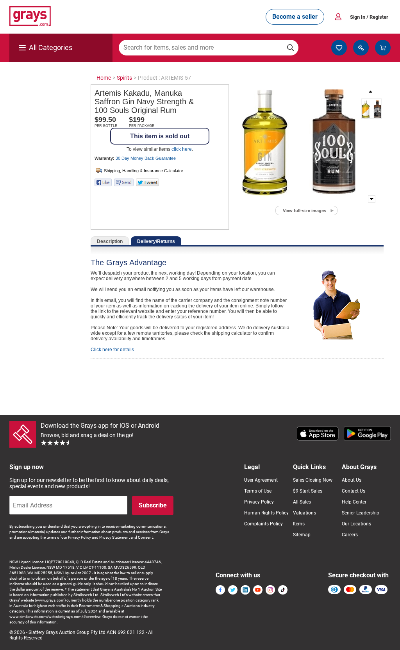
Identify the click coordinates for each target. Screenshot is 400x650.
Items (299, 524)
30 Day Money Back (146, 158)
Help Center (354, 502)
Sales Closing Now (312, 480)
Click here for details (112, 349)
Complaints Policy (263, 524)
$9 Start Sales (307, 491)
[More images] (371, 91)
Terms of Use (257, 491)
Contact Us (353, 491)
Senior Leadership (360, 513)
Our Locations (356, 524)
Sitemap (302, 535)
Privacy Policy (259, 502)
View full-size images (304, 210)
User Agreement (261, 480)
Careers (350, 535)
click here (181, 149)
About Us (351, 480)
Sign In (369, 17)
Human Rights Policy (266, 513)
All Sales (302, 502)
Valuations (304, 513)
